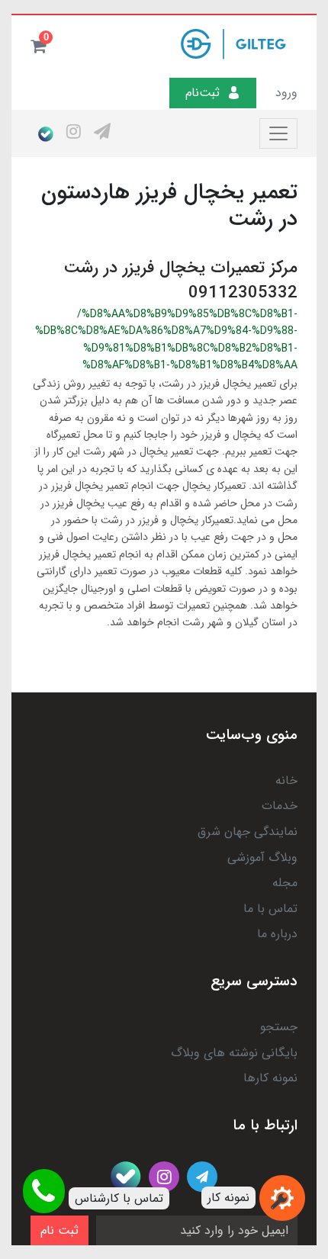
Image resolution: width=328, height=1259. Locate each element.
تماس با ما (270, 908)
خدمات (279, 805)
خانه (286, 780)
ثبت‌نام (202, 92)
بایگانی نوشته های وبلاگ (234, 1052)
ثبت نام (59, 1230)
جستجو (278, 1026)
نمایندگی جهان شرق (247, 831)
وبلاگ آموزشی (262, 857)
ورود (286, 92)
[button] (38, 45)
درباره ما (277, 933)
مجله (284, 882)
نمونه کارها (270, 1077)
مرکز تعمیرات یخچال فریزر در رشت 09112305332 (180, 280)
